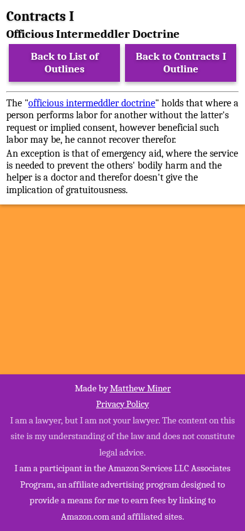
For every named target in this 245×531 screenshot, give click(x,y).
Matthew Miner (140, 388)
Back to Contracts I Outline (181, 62)
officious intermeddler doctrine (91, 103)
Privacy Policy (122, 404)
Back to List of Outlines (65, 62)
